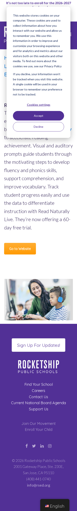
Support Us (38, 409)
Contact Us (38, 396)
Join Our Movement (38, 423)
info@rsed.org (38, 485)
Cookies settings (38, 104)
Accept (38, 115)
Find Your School (38, 384)
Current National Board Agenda (38, 402)
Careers (38, 390)
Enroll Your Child (38, 429)
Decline (38, 126)
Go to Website (20, 249)
